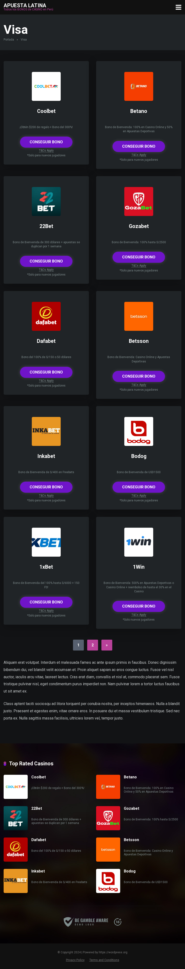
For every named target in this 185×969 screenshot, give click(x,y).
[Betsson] (138, 329)
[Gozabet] (138, 214)
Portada (9, 39)
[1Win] (138, 555)
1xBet (46, 567)
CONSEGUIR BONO (46, 142)
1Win (139, 567)
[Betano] (138, 99)
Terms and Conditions (104, 960)
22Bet (46, 226)
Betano (138, 111)
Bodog (138, 456)
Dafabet (46, 341)
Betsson (139, 341)
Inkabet (46, 456)
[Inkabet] (46, 444)
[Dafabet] (46, 329)
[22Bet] (46, 214)
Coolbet (46, 111)
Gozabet (139, 226)
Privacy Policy (75, 960)
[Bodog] (138, 444)
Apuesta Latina (25, 5)
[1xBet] (46, 555)
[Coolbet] (46, 99)
